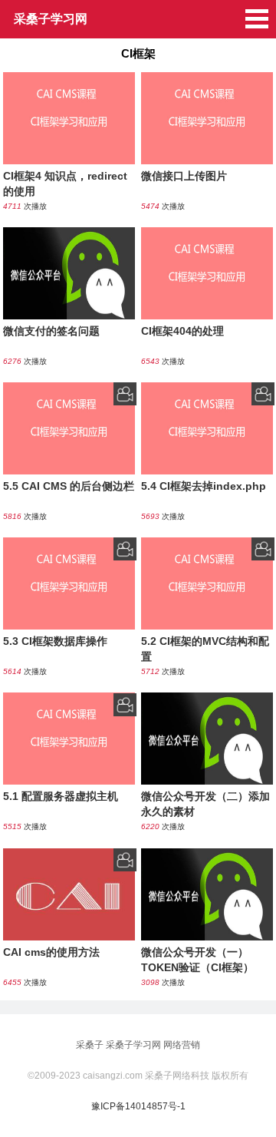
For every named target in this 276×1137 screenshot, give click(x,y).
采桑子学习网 (133, 1044)
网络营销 (181, 1044)
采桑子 (90, 1044)
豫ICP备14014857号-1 (138, 1106)
